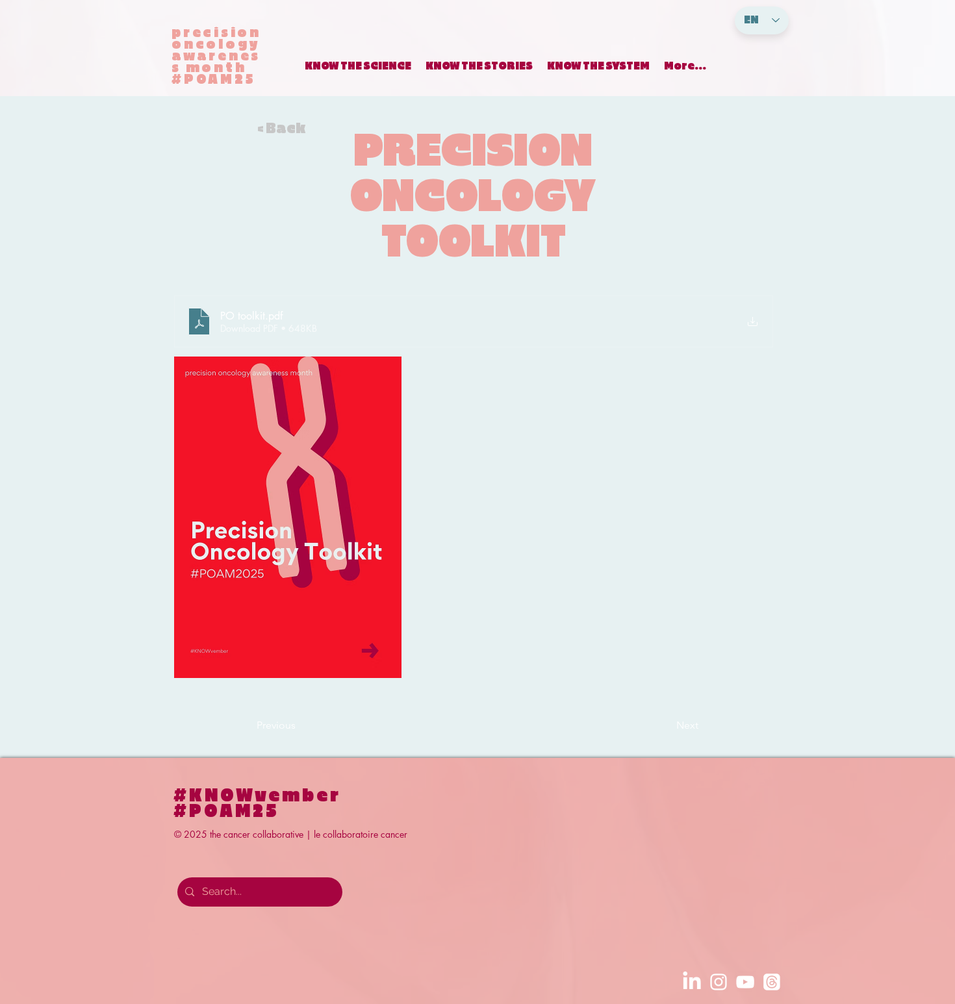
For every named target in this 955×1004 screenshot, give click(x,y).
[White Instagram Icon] (718, 982)
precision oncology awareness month (216, 50)
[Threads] (772, 982)
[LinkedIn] (692, 982)
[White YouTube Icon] (745, 982)
